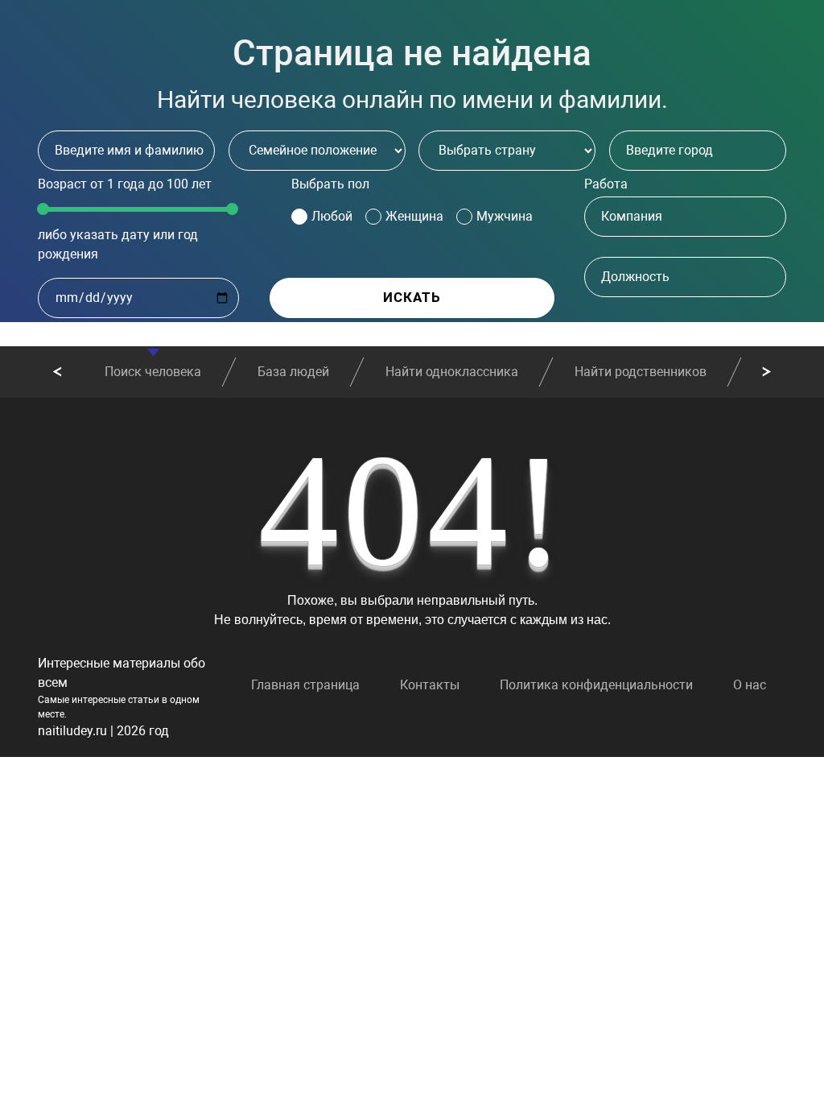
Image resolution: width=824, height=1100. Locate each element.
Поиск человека (153, 371)
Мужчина (504, 216)
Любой (331, 216)
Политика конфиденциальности (596, 685)
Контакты (429, 685)
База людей (293, 371)
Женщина (414, 216)
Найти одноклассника (451, 371)
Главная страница (305, 685)
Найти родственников (641, 371)
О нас (749, 685)
